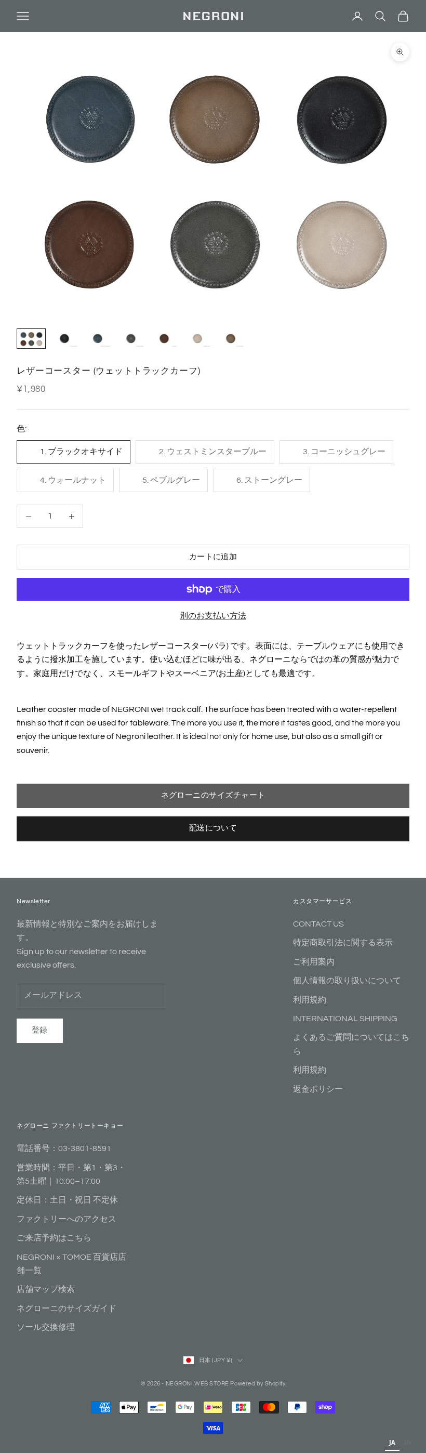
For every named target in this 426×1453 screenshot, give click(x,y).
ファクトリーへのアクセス (66, 1219)
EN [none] (407, 1442)
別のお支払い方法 (213, 616)
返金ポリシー (318, 1089)
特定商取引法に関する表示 (343, 943)
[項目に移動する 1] (31, 338)
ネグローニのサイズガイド (66, 1308)
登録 (40, 1030)
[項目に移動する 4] (130, 338)
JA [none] (392, 1442)
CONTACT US (318, 924)
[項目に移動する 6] (197, 338)
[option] (408, 1443)
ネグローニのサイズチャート (213, 795)
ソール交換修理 (46, 1327)
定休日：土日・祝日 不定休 (67, 1200)
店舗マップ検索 (46, 1289)
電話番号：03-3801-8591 (64, 1148)
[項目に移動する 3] (97, 338)
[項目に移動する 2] (64, 338)
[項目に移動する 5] (164, 338)
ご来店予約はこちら (54, 1238)
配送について (213, 828)
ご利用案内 (314, 962)
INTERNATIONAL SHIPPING (345, 1018)
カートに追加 (213, 557)
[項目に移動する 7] (230, 338)
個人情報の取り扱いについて (347, 980)
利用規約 (309, 1000)
